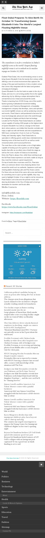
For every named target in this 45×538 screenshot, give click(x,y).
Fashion (5, 522)
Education (6, 512)
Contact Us (7, 531)
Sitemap (6, 527)
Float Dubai (22, 221)
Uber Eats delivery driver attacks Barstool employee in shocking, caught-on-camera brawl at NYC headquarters (21, 325)
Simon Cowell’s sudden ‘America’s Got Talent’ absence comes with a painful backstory (19, 386)
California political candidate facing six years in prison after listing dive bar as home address (22, 294)
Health (5, 499)
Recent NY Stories (14, 286)
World (5, 472)
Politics (5, 477)
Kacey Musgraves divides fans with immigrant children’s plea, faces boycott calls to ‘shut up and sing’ (20, 417)
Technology (7, 486)
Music (5, 495)
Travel (5, 517)
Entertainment (9, 491)
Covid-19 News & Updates (12, 503)
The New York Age (12, 458)
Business (6, 481)
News (10, 221)
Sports (5, 507)
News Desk (26, 31)
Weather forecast (22, 278)
